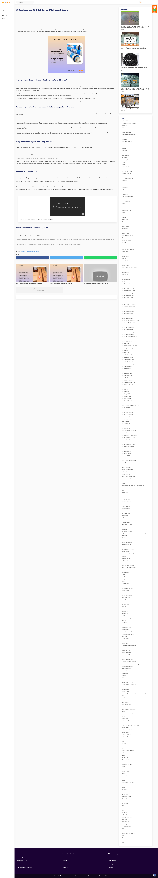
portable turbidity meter (128, 687)
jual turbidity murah (126, 451)
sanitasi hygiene (125, 732)
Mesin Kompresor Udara (127, 549)
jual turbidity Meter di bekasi (128, 437)
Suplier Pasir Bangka (127, 764)
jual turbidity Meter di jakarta (129, 440)
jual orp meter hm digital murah (129, 336)
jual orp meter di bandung (128, 327)
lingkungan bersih (126, 508)
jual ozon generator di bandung (129, 345)
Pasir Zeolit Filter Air (126, 638)
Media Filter (124, 529)
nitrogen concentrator (127, 579)
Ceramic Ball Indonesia (127, 178)
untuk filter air (125, 819)
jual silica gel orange (126, 396)
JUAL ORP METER (126, 325)
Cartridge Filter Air (126, 173)
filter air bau (125, 219)
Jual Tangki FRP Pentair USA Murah (130, 405)
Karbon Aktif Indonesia (127, 469)
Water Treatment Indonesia (128, 833)
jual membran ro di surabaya (129, 309)
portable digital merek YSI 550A (129, 684)
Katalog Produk (112, 857)
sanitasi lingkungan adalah (128, 737)
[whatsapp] (100, 257)
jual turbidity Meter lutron (128, 442)
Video (123, 828)
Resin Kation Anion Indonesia (128, 707)
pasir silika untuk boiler (127, 632)
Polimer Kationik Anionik (127, 682)
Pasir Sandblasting (126, 618)
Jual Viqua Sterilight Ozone (128, 458)
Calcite (123, 162)
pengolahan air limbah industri (129, 661)
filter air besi (125, 224)
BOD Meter (124, 157)
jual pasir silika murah (127, 373)
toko (123, 805)
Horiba (123, 263)
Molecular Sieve (125, 563)
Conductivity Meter (126, 183)
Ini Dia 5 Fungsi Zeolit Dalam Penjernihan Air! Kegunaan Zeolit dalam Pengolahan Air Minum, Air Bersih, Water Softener (135, 48)
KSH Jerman (125, 492)
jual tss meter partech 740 (128, 426)
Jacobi (123, 277)
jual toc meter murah (127, 419)
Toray (123, 810)
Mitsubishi (124, 556)
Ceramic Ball (125, 176)
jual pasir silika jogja (126, 368)
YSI (122, 837)
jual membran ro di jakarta (128, 306)
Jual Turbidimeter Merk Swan (129, 430)
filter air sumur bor (126, 240)
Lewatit (123, 504)
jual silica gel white (126, 398)
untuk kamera (125, 821)
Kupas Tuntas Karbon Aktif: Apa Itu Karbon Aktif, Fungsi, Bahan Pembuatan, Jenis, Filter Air (134, 68)
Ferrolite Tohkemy (126, 210)
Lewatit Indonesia (126, 506)
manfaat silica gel (126, 522)
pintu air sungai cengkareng (128, 677)
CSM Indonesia (125, 187)
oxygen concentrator (127, 595)
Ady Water (124, 125)
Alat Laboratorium (126, 132)
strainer (124, 755)
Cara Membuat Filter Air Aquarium (24, 867)
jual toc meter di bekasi (127, 412)
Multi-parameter (126, 570)
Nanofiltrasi (124, 577)
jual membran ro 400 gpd (128, 293)
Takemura (124, 778)
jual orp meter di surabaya (128, 332)
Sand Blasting (125, 718)
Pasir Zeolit (124, 636)
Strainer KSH (125, 757)
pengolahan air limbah (127, 659)
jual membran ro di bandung (128, 304)
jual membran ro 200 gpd (128, 288)
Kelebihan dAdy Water (127, 479)
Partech (124, 606)
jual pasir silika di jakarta (127, 361)
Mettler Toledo (125, 551)
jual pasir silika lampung (127, 371)
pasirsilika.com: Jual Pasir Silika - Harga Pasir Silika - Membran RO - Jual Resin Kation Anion (83, 875)
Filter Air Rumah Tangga (127, 235)
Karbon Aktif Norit (126, 474)
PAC (123, 602)
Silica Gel (124, 743)
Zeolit (123, 842)
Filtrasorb (124, 242)
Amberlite (124, 139)
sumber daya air (126, 762)
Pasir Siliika (124, 620)
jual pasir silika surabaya (127, 375)
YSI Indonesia (125, 840)
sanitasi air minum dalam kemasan (130, 725)
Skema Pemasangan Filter (23, 864)
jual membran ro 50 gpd (127, 295)
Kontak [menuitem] (3, 18)
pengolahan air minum (127, 666)
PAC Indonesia (125, 604)
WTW (123, 835)
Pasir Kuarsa (125, 613)
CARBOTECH (125, 169)
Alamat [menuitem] (3, 13)
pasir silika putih (125, 629)
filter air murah (125, 233)
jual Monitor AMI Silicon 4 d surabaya (130, 320)
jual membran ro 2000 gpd (128, 290)
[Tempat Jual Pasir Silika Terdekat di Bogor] (130, 100)
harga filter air (125, 256)
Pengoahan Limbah (126, 650)
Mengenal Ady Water (127, 542)
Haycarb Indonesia (126, 261)
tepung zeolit (125, 794)
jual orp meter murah (127, 341)
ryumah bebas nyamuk (127, 714)
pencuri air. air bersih (127, 641)
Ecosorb (124, 203)
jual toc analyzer (126, 407)
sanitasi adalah (125, 720)
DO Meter (124, 192)
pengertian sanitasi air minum (129, 645)
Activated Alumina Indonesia (129, 123)
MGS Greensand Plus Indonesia (129, 554)
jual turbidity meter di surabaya (129, 444)
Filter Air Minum (125, 231)
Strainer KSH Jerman (127, 759)
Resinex (123, 711)
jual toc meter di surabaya (128, 417)
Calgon (123, 164)
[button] (17, 2)
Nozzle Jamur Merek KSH (128, 588)
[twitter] (131, 2)
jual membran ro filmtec (128, 311)
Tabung (123, 773)
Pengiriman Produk (126, 648)
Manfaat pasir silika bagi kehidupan (130, 520)
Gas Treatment (125, 247)
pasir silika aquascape (127, 625)
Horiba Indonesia (126, 265)
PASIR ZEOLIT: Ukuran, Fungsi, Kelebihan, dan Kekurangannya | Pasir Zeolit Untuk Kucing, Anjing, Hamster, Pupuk (135, 27)
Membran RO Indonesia (23, 7)
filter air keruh (125, 226)
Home (17, 7)
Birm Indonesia (125, 155)
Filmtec (123, 212)
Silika (123, 748)
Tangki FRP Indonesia (127, 785)
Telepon (111, 867)
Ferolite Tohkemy (126, 208)
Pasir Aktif (124, 609)
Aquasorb (124, 148)
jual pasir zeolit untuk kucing (128, 382)
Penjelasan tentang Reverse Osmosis (30, 251)
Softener (124, 753)
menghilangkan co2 (126, 544)
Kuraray (124, 495)
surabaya (124, 769)
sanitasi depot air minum (128, 730)
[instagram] (134, 2)
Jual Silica (124, 387)
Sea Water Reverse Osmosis (128, 739)
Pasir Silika (124, 622)
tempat (124, 792)
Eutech (123, 205)
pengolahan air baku (127, 652)
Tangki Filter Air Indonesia (128, 782)
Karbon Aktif (125, 465)
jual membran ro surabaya (128, 316)
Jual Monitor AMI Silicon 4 (128, 318)
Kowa (123, 490)
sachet (123, 716)
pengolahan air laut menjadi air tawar (131, 657)
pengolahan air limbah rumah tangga (131, 664)
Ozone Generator (126, 599)
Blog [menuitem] (3, 10)
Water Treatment (126, 831)
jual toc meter (125, 410)
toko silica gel (125, 808)
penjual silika (125, 671)
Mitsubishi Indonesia (126, 558)
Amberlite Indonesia (127, 141)
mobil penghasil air (126, 560)
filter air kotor (125, 228)
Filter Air (124, 217)
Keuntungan (125, 481)
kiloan (123, 483)
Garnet (123, 244)
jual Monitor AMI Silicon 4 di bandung (130, 322)
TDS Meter (124, 789)
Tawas (123, 787)
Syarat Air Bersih (126, 771)
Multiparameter (125, 572)
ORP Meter (124, 593)
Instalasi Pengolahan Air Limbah (129, 267)
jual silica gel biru (126, 391)
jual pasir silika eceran (127, 366)
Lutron (123, 511)
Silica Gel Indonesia (126, 746)
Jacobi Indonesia (126, 279)
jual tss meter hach (126, 423)
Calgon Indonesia (126, 166)
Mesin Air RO (125, 547)
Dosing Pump (125, 194)
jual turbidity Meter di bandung (129, 435)
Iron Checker (125, 274)
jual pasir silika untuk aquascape (129, 378)
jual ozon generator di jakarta (129, 348)
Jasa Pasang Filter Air (22, 857)
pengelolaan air (125, 643)
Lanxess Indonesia (126, 499)
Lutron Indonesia (126, 513)
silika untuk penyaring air (128, 750)
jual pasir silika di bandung (128, 359)
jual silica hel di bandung (127, 400)
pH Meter (124, 675)
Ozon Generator (126, 597)
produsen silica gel (126, 691)
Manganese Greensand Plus (128, 527)
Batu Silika (124, 150)
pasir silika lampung (126, 627)
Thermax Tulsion (126, 798)
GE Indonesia (125, 251)
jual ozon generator (126, 343)
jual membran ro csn (127, 302)
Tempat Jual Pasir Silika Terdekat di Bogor (131, 109)
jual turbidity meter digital (128, 446)
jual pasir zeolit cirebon (127, 380)
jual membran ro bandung (128, 297)
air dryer (124, 127)
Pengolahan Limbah (126, 668)
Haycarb (124, 258)
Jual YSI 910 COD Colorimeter (129, 460)
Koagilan (124, 488)
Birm (123, 153)
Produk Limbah (125, 689)
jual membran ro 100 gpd (128, 286)
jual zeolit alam (125, 462)
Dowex (123, 199)
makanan (124, 517)
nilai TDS (76, 93)
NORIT (123, 581)
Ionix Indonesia (125, 272)
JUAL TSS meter (125, 421)
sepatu (123, 741)
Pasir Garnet (125, 611)
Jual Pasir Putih (125, 352)
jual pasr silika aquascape (128, 384)
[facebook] (129, 2)
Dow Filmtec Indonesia (127, 196)
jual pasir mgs (125, 350)
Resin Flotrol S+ (125, 702)
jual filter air (124, 281)
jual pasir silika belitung (127, 357)
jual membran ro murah (127, 313)
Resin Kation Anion (126, 704)
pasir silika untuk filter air (128, 634)
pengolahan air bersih (127, 655)
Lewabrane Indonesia (127, 501)
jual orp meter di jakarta (127, 329)
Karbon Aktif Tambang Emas (129, 476)
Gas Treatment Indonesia (128, 249)
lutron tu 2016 (125, 515)
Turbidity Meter (125, 815)
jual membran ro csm (127, 300)
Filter (123, 215)
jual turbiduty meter (126, 453)
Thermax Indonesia (126, 796)
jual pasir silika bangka (127, 355)
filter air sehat (125, 238)
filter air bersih (125, 222)
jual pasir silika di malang (128, 364)
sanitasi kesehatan (126, 734)
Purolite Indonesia (126, 700)
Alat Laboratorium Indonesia (128, 134)
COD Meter (124, 180)
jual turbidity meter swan (128, 449)
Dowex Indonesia (126, 201)
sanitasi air (124, 723)
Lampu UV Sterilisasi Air (127, 497)
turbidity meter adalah (127, 817)
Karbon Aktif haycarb (127, 467)
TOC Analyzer (125, 803)
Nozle (123, 586)
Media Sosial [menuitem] (4, 15)
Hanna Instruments (126, 254)
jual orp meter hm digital (128, 334)
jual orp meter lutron (127, 339)
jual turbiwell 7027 (126, 456)
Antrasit (124, 143)
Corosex (124, 185)
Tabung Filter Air (126, 776)
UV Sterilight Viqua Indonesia (128, 824)
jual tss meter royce (126, 428)
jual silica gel (125, 389)
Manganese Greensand (127, 524)
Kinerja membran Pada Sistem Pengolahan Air (133, 485)
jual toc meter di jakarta (127, 414)
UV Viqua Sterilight (126, 826)
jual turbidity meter (126, 433)
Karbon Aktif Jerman (127, 472)
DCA (123, 189)
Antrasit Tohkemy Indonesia (128, 146)
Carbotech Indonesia (127, 171)
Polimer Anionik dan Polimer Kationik (130, 680)
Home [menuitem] (3, 7)
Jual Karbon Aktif (126, 283)
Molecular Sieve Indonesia (128, 565)
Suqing (123, 766)
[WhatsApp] (136, 2)
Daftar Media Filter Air (22, 860)
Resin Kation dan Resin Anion (128, 709)
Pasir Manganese (126, 616)
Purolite (123, 698)
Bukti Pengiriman (126, 160)
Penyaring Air (125, 673)
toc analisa (124, 801)
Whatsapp (111, 864)
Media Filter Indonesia (127, 531)
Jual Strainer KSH (126, 403)
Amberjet (124, 137)
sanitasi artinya (125, 727)
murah (123, 574)
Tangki (123, 780)
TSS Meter (124, 812)
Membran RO (125, 538)
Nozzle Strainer (125, 590)
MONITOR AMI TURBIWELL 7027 (129, 567)
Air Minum (124, 130)
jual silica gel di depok (127, 394)
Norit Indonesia (125, 583)
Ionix (123, 270)
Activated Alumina (126, 121)
